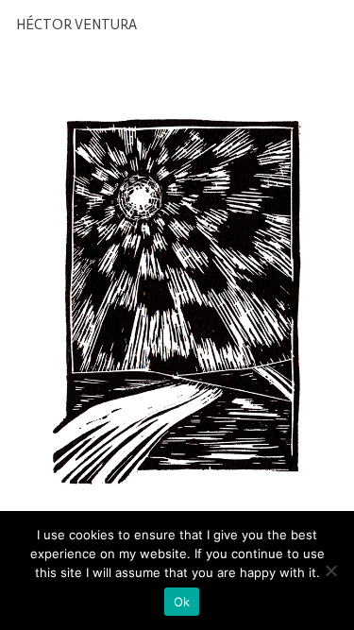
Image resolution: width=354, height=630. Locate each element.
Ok (182, 601)
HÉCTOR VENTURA (76, 24)
